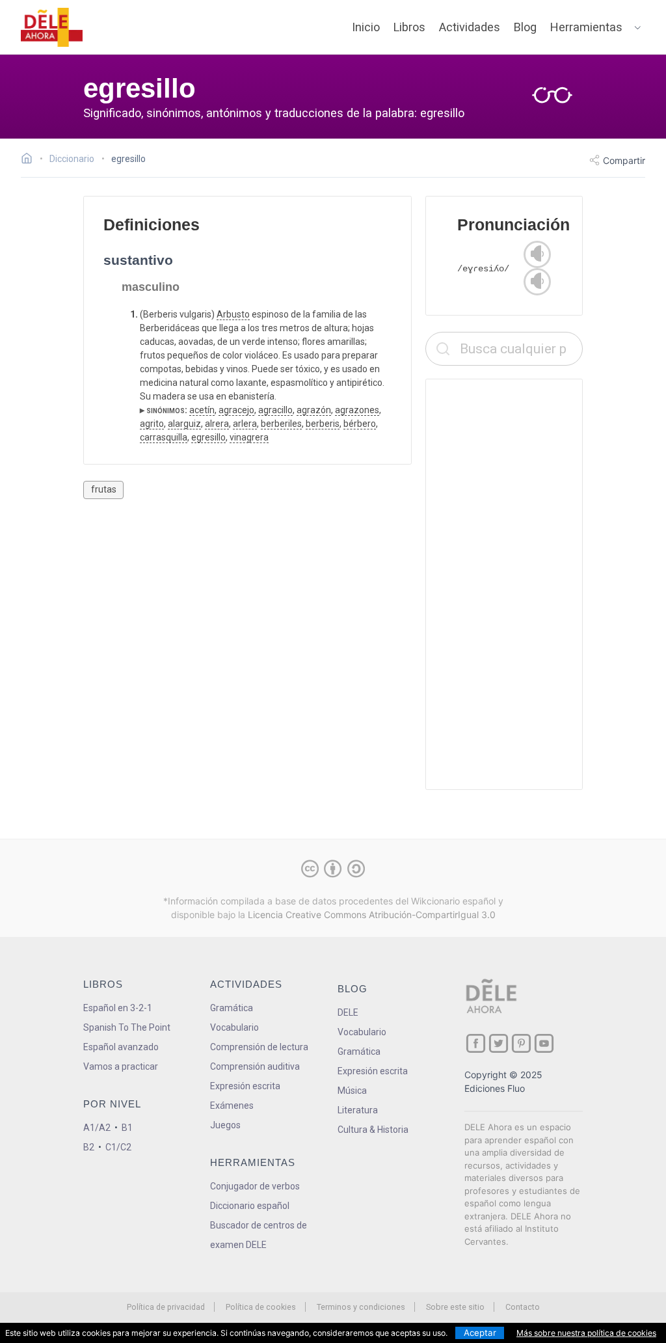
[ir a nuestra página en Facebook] (475, 1043)
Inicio (366, 27)
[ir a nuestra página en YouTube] (544, 1043)
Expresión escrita (245, 1086)
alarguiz (184, 423)
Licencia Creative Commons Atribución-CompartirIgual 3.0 (372, 914)
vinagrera (249, 437)
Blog (525, 27)
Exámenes (232, 1105)
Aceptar (480, 1332)
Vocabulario (234, 1027)
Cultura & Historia (373, 1129)
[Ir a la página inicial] (30, 160)
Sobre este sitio (455, 1307)
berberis (323, 423)
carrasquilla (163, 437)
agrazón (314, 410)
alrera (217, 423)
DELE (348, 1012)
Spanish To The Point (126, 1027)
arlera (245, 423)
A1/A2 (97, 1127)
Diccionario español (249, 1206)
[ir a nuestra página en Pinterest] (521, 1043)
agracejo (236, 410)
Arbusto (233, 314)
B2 (88, 1147)
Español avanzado (121, 1047)
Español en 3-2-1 (117, 1008)
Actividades (469, 27)
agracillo (275, 410)
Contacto (522, 1307)
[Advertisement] (504, 584)
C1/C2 (118, 1147)
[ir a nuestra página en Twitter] (498, 1043)
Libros (409, 27)
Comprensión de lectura (259, 1047)
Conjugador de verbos (255, 1186)
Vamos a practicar (120, 1066)
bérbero (359, 423)
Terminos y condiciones (361, 1307)
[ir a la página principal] (52, 27)
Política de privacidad (166, 1307)
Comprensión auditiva (255, 1066)
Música (352, 1090)
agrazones (357, 410)
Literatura (358, 1110)
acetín (202, 410)
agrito (152, 423)
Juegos (225, 1125)
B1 (127, 1127)
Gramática (231, 1008)
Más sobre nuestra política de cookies (586, 1333)
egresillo (208, 437)
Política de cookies (261, 1307)
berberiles (281, 423)
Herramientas (586, 27)
